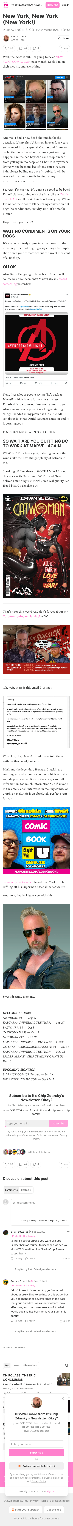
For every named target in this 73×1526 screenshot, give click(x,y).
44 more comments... (15, 1347)
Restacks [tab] (26, 1190)
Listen (65, 38)
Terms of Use (56, 1474)
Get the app (54, 1509)
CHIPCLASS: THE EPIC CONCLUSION (19, 1377)
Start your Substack (27, 1509)
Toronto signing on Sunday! (21, 616)
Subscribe (52, 5)
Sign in (65, 5)
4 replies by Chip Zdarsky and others (35, 1331)
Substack (19, 1518)
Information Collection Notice (47, 1477)
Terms (44, 1500)
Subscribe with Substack (39, 1466)
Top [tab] (7, 1365)
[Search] (66, 1365)
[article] (36, 1384)
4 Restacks (44, 1152)
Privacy (34, 1500)
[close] (63, 1398)
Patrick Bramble (20, 1281)
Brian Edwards (19, 1231)
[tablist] (18, 1190)
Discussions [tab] (30, 1365)
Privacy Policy (39, 1481)
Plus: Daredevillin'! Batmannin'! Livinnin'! (27, 1384)
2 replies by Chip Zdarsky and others (35, 1269)
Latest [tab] (16, 1365)
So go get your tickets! (17, 882)
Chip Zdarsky (18, 36)
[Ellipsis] (68, 1231)
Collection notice (60, 1500)
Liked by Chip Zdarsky (25, 1236)
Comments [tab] (11, 1190)
